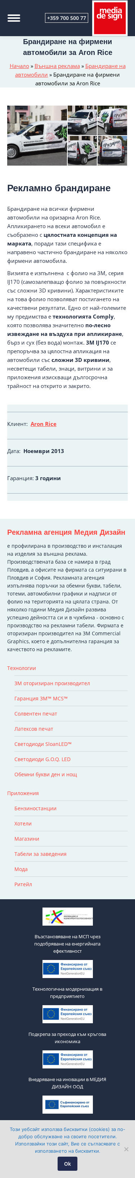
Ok (67, 1163)
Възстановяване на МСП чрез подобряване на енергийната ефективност (67, 943)
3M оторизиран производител (52, 683)
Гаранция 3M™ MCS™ (41, 698)
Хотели (23, 823)
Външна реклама (57, 65)
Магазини (26, 838)
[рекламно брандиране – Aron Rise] (37, 136)
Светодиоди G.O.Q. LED (42, 759)
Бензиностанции (35, 808)
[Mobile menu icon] (14, 18)
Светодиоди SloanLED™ (43, 743)
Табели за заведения (40, 853)
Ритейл (23, 884)
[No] (126, 1149)
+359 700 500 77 (66, 17)
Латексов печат (33, 728)
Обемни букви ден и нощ (45, 774)
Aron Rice (44, 423)
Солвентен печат (35, 713)
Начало (19, 65)
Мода (21, 869)
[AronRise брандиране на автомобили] (113, 121)
